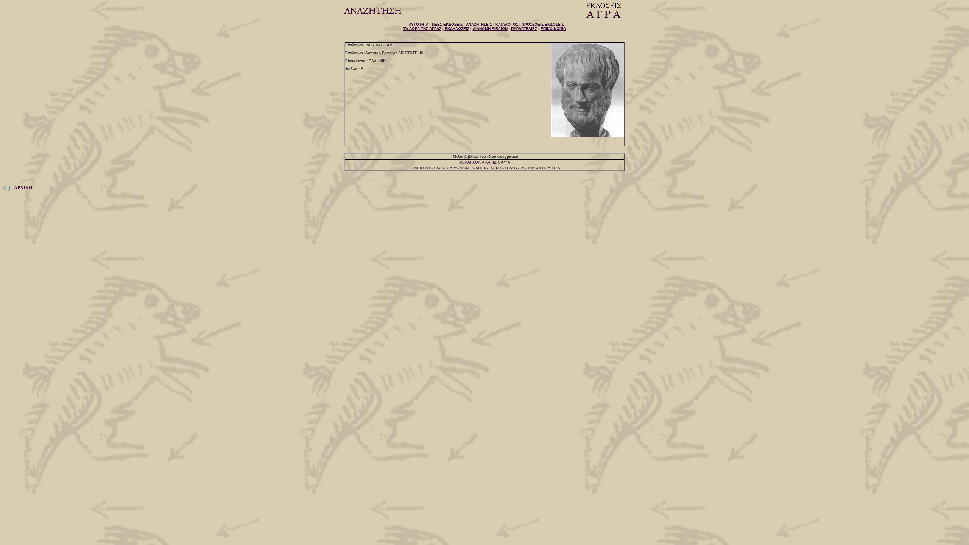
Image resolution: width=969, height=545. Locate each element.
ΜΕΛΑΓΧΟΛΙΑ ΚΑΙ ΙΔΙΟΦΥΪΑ (484, 162)
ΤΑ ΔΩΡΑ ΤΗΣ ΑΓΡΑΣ (422, 28)
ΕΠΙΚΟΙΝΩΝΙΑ (553, 28)
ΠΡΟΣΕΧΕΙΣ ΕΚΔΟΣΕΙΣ (543, 24)
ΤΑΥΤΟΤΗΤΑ (417, 24)
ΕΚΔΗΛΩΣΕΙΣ (457, 28)
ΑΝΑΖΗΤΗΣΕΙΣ (479, 24)
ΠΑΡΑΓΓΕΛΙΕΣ (524, 28)
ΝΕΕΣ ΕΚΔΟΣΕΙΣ (447, 24)
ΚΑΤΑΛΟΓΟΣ (506, 24)
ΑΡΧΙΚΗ (23, 187)
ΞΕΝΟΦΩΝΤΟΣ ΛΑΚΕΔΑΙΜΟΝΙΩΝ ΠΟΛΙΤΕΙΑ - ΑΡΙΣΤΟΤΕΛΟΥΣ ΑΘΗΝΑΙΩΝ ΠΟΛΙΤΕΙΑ (484, 168)
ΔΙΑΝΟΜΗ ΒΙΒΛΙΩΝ (490, 28)
